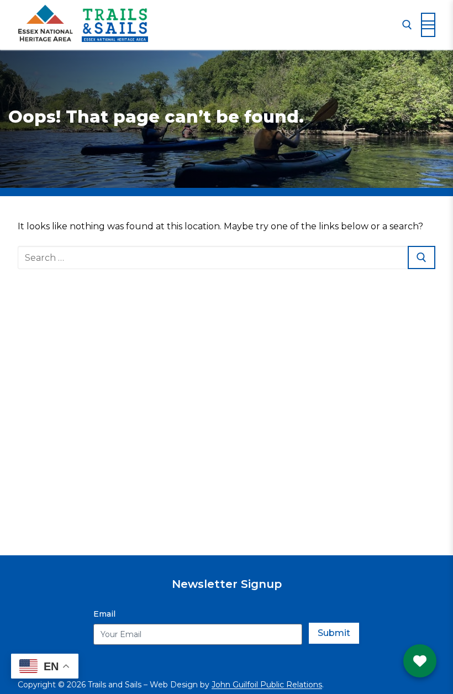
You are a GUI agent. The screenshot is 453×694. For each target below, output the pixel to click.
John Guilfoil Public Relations (267, 685)
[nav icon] (428, 25)
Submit (334, 633)
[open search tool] (407, 25)
